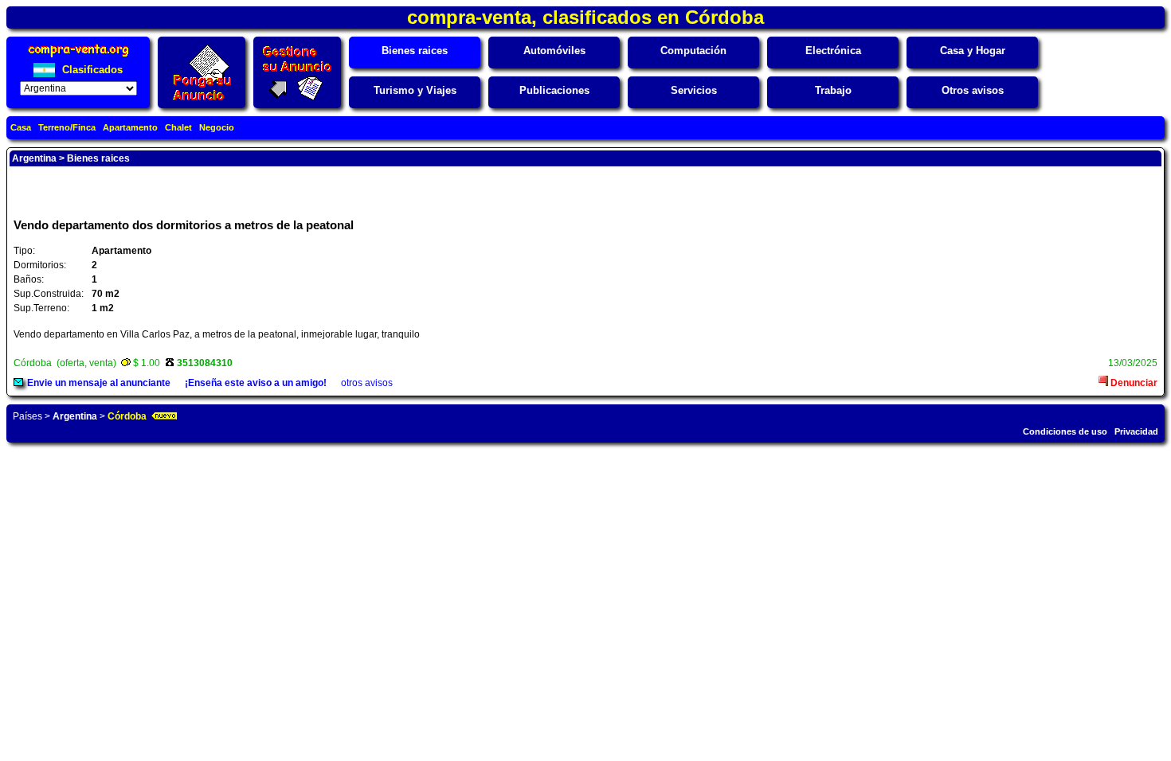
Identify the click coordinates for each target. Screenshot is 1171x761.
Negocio (216, 127)
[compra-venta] (78, 57)
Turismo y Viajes (415, 90)
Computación (693, 51)
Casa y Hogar (972, 51)
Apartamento (130, 127)
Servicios (694, 90)
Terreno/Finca (67, 127)
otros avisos (367, 382)
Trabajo (833, 90)
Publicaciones (554, 90)
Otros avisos (973, 90)
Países (27, 416)
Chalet (178, 127)
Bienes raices (415, 51)
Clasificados (91, 70)
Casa (20, 127)
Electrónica (833, 51)
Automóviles (554, 51)
